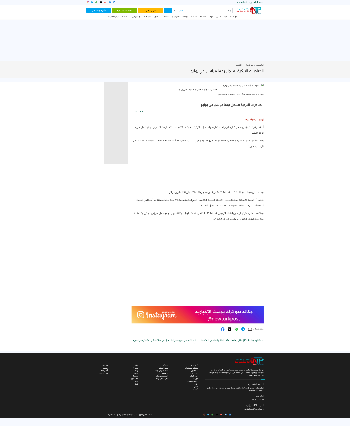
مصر (136, 381)
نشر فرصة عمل (99, 10)
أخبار (225, 16)
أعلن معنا (104, 371)
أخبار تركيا (194, 365)
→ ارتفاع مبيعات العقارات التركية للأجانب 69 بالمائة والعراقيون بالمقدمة (232, 340)
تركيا (136, 365)
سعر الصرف (163, 368)
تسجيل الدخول (256, 2)
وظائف (165, 365)
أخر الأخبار (249, 65)
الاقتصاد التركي (163, 373)
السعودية (134, 373)
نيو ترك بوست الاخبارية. (116, 415)
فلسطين (134, 379)
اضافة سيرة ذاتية (124, 10)
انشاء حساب (241, 2)
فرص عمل (151, 10)
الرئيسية (260, 65)
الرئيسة (233, 16)
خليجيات (125, 16)
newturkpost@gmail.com (254, 409)
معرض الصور (103, 373)
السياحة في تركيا (162, 376)
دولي (211, 16)
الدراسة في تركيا (162, 379)
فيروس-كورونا (192, 381)
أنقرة (196, 384)
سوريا (135, 368)
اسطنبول (194, 371)
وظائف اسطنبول (191, 368)
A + (141, 111)
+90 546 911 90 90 (257, 400)
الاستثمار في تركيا (161, 371)
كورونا (195, 379)
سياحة (194, 16)
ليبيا (136, 384)
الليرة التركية (193, 376)
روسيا (135, 376)
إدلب (136, 371)
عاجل (196, 387)
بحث (168, 10)
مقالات (165, 16)
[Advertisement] (175, 40)
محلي (218, 16)
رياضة (185, 16)
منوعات (147, 16)
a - (136, 111)
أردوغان (195, 389)
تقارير (156, 16)
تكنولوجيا (176, 16)
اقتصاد (203, 16)
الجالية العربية (113, 16)
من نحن (105, 368)
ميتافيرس (136, 16)
